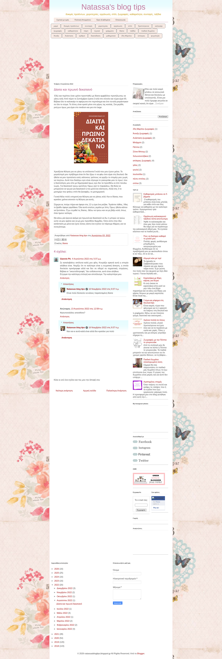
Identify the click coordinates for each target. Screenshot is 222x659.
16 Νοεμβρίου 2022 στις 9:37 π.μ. (104, 289)
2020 (56, 638)
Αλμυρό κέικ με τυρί (152, 258)
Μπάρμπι (137, 142)
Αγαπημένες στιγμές (153, 382)
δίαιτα (121, 31)
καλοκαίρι (159, 26)
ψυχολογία (155, 36)
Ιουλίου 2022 (63, 609)
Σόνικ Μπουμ (139, 152)
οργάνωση (118, 26)
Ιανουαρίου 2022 (65, 629)
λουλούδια (137, 174)
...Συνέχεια (158, 103)
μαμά (56, 26)
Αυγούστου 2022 (65, 600)
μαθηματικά (110, 36)
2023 (56, 581)
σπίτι (130, 26)
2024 (56, 577)
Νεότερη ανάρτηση (64, 391)
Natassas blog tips (76, 289)
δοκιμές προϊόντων (71, 26)
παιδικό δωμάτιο (148, 31)
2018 (56, 646)
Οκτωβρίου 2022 (65, 596)
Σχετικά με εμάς (63, 20)
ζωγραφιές (58, 31)
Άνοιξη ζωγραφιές (141, 133)
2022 (56, 585)
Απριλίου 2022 (64, 617)
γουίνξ (136, 170)
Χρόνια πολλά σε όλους (154, 320)
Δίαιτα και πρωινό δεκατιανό (69, 604)
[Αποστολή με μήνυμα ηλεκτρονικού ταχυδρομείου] (55, 239)
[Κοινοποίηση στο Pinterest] (65, 239)
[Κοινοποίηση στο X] (60, 239)
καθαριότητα (73, 31)
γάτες (135, 165)
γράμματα (110, 31)
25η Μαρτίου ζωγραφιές (143, 129)
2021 (56, 634)
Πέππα (136, 147)
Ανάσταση (69, 36)
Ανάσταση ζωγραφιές (142, 138)
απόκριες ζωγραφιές (142, 161)
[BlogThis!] (58, 239)
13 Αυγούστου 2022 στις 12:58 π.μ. (87, 309)
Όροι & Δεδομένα (103, 20)
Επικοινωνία (120, 20)
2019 (56, 642)
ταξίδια (132, 31)
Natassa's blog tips (113, 7)
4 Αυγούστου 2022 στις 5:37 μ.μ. (86, 259)
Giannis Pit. (65, 259)
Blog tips (156, 508)
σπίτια (135, 183)
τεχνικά (97, 31)
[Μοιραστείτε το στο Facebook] (63, 239)
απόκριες (141, 36)
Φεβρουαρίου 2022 (66, 625)
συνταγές (88, 26)
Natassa (158, 502)
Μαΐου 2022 (62, 613)
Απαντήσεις (68, 284)
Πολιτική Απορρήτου (83, 20)
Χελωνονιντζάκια (140, 156)
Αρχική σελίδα (89, 391)
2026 (56, 569)
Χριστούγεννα (143, 26)
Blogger (140, 653)
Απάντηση (64, 278)
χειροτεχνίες (103, 26)
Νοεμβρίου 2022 (64, 592)
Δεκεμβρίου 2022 (65, 588)
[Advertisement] (111, 62)
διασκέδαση (95, 36)
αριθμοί (82, 36)
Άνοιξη (56, 36)
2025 (56, 573)
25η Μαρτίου (126, 36)
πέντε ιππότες (139, 179)
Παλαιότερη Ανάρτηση (116, 391)
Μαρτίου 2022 (63, 621)
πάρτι (86, 31)
